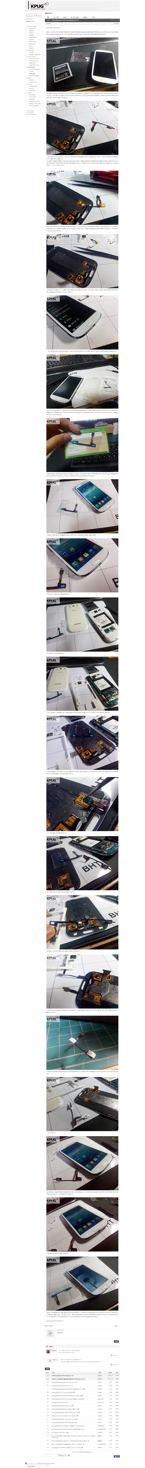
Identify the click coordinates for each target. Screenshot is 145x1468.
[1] (81, 1399)
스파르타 (100, 1416)
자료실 (29, 84)
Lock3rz (48, 23)
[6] (75, 1419)
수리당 (93, 17)
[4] (77, 1412)
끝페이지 (90, 1452)
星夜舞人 (100, 1375)
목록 (116, 1341)
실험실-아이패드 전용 (35, 103)
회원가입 (28, 21)
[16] (81, 1395)
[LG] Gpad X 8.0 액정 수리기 (63, 1385)
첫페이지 (74, 1452)
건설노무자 (100, 1399)
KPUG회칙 (32, 99)
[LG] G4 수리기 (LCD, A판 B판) (64, 1392)
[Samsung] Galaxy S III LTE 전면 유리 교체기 (68, 1395)
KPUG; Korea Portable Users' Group (45, 1463)
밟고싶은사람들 (74, 17)
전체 (48, 17)
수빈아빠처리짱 (102, 1429)
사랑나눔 (31, 39)
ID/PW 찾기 (32, 21)
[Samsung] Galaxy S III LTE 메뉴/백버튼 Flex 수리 (65, 20)
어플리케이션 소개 (34, 65)
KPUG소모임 (31, 67)
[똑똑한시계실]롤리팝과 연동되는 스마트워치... (70, 1444)
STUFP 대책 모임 (33, 76)
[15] (84, 1379)
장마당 (29, 78)
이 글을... (116, 1325)
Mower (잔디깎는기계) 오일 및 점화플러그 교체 (68, 1399)
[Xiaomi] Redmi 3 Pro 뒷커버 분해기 (65, 1422)
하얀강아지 (54, 1350)
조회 (117, 1372)
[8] (73, 1392)
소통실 (29, 93)
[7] (71, 1385)
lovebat (100, 1447)
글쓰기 (117, 1456)
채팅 (30, 46)
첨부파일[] (49, 1325)
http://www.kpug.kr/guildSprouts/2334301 (87, 32)
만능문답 (31, 52)
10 (87, 1452)
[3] (76, 1382)
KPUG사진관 (32, 41)
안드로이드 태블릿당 (34, 69)
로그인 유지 (30, 19)
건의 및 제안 (32, 97)
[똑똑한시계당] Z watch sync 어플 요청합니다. (70, 1429)
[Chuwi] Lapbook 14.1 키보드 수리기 (65, 1382)
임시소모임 (56, 17)
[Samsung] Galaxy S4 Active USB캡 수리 (67, 1409)
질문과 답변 (31, 50)
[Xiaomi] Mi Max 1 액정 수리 (63, 1406)
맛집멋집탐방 (32, 37)
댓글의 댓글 (115, 1355)
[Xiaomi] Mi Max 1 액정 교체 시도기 (65, 1419)
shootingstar (101, 1425)
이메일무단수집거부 (34, 101)
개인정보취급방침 (34, 105)
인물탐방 (31, 35)
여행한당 (85, 17)
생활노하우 (32, 63)
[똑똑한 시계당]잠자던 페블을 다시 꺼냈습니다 (70, 1426)
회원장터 (31, 80)
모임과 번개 (32, 43)
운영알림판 (32, 94)
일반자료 (31, 88)
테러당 (64, 17)
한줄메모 (31, 30)
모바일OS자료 (33, 86)
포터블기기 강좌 (33, 60)
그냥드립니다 (32, 82)
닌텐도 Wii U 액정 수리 (62, 1402)
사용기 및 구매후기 (34, 58)
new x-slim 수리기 (61, 1432)
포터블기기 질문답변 (34, 54)
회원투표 (31, 48)
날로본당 (31, 71)
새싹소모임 (32, 73)
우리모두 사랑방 (32, 26)
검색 (69, 1455)
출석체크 (31, 33)
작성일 (110, 1372)
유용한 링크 (32, 90)
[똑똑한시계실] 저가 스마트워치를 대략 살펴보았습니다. (73, 1441)
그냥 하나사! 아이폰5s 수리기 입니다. (66, 1416)
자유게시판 (32, 28)
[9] (72, 1375)
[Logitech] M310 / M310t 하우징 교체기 (66, 1412)
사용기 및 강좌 (31, 56)
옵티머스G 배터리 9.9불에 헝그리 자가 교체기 (68, 1447)
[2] (83, 1389)
